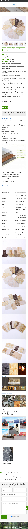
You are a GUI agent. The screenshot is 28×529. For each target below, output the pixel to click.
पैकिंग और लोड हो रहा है (7, 414)
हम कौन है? (4, 409)
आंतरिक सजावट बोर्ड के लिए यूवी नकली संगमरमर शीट (15, 477)
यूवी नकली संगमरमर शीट (9, 474)
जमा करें (4, 516)
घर (2, 8)
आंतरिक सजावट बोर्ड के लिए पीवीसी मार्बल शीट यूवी (16, 8)
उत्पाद (5, 8)
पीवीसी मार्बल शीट (8, 472)
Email (5, 107)
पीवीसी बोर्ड (16, 472)
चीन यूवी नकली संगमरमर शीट (10, 479)
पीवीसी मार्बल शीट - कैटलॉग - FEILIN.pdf (12, 102)
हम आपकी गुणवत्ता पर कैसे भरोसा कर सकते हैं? (13, 411)
